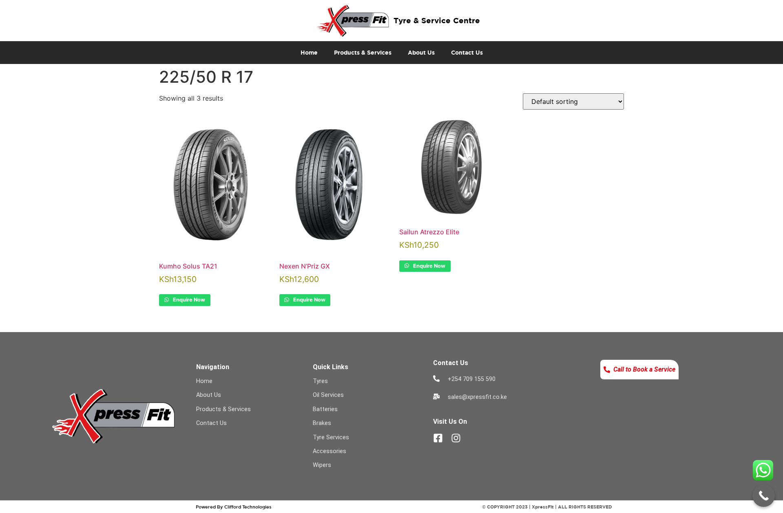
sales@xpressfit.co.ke (477, 397)
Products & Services (363, 52)
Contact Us (467, 52)
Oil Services (328, 395)
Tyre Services (331, 437)
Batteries (325, 409)
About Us (421, 52)
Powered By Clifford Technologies (234, 506)
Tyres (320, 381)
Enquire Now (188, 300)
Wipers (322, 465)
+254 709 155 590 (471, 379)
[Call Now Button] (763, 495)
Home (309, 52)
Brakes (322, 423)
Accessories (329, 451)
